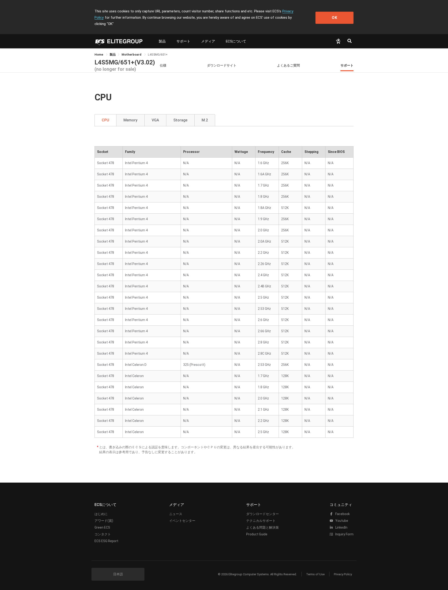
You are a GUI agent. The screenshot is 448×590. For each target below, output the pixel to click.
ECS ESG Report (106, 541)
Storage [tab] (180, 120)
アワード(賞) (103, 521)
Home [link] (99, 54)
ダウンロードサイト (221, 65)
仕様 (163, 65)
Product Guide (256, 534)
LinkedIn (341, 527)
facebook (342, 514)
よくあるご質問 (288, 65)
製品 (162, 41)
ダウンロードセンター (262, 514)
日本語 (118, 574)
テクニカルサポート (261, 521)
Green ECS (102, 527)
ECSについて (236, 41)
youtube (341, 521)
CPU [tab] (105, 120)
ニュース (175, 514)
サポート (183, 41)
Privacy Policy (343, 574)
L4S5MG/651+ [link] (158, 54)
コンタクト (102, 534)
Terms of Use (315, 574)
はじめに (101, 514)
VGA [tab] (155, 120)
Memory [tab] (130, 120)
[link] (113, 54)
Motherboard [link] (132, 54)
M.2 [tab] (205, 120)
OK (334, 17)
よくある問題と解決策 (262, 527)
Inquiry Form (344, 534)
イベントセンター (182, 521)
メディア (208, 41)
